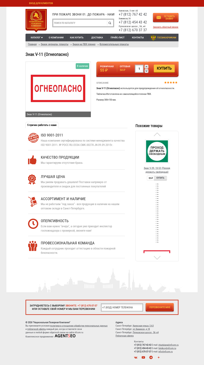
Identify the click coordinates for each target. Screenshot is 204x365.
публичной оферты (36, 329)
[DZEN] (159, 358)
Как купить (77, 37)
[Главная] (36, 21)
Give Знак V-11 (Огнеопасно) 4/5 (173, 82)
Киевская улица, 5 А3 (143, 325)
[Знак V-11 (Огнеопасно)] (58, 89)
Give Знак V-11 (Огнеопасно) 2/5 (168, 82)
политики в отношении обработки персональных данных (79, 325)
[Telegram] (151, 358)
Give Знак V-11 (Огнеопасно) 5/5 (176, 82)
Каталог (35, 37)
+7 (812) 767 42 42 (133, 14)
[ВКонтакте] (136, 358)
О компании (56, 37)
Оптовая (125, 66)
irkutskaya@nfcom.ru (168, 344)
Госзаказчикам (166, 37)
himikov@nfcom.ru (167, 348)
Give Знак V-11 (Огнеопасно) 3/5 (171, 82)
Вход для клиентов (41, 3)
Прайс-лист (117, 37)
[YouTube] (144, 358)
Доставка (97, 37)
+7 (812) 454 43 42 (133, 22)
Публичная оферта (125, 335)
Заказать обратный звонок (165, 27)
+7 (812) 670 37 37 (133, 30)
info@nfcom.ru (165, 351)
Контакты (138, 37)
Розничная (107, 66)
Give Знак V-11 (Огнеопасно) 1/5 (165, 82)
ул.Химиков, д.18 (141, 329)
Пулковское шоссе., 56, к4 (146, 332)
